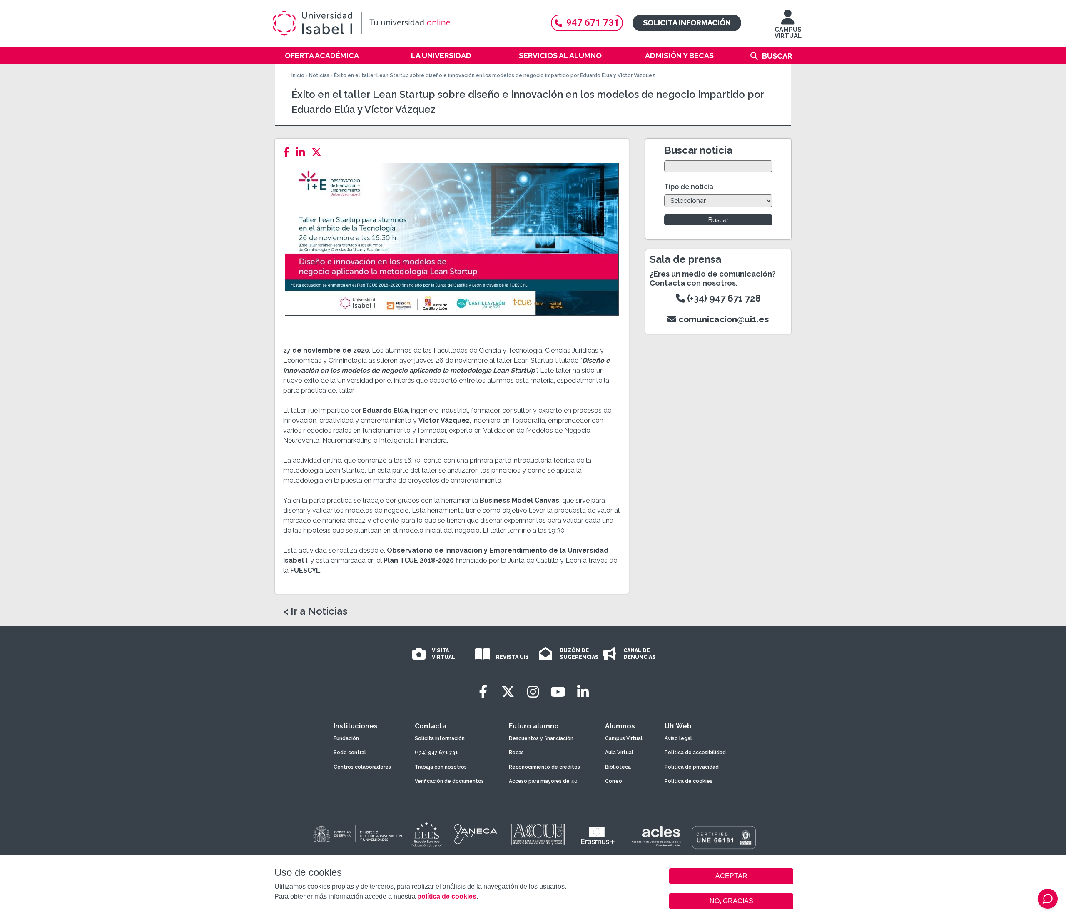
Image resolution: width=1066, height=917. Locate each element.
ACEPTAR (731, 876)
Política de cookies (688, 781)
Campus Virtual (624, 738)
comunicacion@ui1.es (722, 319)
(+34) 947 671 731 (436, 752)
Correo (613, 781)
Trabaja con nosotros (441, 767)
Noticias (319, 75)
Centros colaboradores (362, 767)
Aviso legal (678, 738)
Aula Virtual (619, 752)
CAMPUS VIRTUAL (788, 33)
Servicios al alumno (560, 55)
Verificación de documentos (449, 781)
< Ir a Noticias (315, 611)
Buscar (777, 56)
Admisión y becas (679, 55)
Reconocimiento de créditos (544, 767)
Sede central (350, 752)
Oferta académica (322, 55)
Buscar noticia (698, 150)
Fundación (346, 738)
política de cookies (446, 896)
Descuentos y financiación (541, 738)
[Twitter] (318, 152)
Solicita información (687, 22)
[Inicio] (401, 23)
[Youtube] (557, 692)
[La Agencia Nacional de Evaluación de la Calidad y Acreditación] (476, 834)
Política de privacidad (692, 767)
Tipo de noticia (688, 187)
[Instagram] (533, 692)
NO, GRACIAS (731, 901)
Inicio (297, 75)
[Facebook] (288, 152)
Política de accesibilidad (695, 752)
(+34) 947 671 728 (723, 298)
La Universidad (441, 55)
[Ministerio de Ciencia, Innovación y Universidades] (357, 834)
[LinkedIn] (303, 152)
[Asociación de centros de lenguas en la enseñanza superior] (656, 836)
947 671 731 (592, 22)
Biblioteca (618, 767)
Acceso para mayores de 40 (543, 781)
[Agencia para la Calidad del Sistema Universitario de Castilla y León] (537, 834)
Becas (516, 752)
